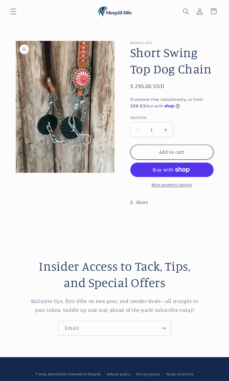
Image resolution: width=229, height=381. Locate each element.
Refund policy (118, 374)
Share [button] (142, 202)
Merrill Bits (57, 374)
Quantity (138, 117)
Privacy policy (148, 374)
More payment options (171, 184)
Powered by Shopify (84, 374)
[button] (13, 11)
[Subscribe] (164, 328)
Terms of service (180, 374)
